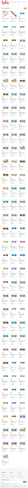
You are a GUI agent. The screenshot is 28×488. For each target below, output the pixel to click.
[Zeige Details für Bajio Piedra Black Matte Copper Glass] (5, 322)
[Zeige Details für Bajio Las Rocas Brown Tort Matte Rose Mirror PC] (22, 443)
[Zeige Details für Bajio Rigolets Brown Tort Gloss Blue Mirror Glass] (22, 362)
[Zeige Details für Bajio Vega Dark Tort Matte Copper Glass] (22, 80)
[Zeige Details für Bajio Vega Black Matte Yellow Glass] (22, 147)
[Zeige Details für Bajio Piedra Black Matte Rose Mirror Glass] (22, 295)
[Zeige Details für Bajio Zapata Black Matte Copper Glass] (5, 282)
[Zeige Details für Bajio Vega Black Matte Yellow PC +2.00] (22, 174)
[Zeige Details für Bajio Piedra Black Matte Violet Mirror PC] (14, 295)
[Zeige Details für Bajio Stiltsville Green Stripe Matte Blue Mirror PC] (5, 26)
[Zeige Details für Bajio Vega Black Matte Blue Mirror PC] (5, 134)
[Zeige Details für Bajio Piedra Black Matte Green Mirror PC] (22, 282)
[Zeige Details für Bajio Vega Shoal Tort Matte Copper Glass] (22, 215)
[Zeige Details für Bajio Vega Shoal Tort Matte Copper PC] (5, 228)
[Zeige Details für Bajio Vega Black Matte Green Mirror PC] (14, 134)
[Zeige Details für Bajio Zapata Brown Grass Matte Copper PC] (5, 255)
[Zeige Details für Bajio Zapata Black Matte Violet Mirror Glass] (14, 268)
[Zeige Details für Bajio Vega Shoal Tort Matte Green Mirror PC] (22, 201)
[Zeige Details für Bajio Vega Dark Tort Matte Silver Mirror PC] (14, 67)
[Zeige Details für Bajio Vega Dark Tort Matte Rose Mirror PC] (22, 67)
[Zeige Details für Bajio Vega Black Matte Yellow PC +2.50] (5, 188)
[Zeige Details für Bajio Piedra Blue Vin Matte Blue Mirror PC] (5, 335)
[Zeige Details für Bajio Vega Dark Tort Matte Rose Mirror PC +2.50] (5, 120)
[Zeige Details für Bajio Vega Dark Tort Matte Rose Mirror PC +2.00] (22, 107)
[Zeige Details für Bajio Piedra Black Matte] (14, 282)
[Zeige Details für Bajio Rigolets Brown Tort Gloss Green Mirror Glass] (14, 376)
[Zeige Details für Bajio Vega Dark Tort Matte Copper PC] (5, 94)
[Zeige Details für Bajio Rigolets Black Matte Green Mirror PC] (5, 403)
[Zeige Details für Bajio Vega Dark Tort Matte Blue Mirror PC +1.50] (14, 94)
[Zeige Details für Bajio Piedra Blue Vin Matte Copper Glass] (22, 349)
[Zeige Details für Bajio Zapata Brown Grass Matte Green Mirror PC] (5, 241)
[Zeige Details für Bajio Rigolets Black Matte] (14, 389)
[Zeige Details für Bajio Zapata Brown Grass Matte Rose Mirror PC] (22, 241)
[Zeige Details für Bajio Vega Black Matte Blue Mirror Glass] (22, 120)
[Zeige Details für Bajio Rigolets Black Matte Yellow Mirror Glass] (5, 416)
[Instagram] (14, 470)
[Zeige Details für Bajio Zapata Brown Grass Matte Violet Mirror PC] (14, 241)
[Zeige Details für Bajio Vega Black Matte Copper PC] (5, 174)
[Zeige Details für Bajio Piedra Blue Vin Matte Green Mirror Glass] (14, 335)
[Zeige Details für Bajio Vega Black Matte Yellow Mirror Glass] (5, 161)
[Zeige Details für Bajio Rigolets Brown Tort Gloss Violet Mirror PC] (5, 389)
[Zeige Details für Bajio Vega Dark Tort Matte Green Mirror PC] (5, 67)
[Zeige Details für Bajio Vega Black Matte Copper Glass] (22, 161)
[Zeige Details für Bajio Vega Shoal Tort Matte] (14, 188)
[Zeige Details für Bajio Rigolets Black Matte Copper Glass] (14, 416)
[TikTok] (16, 470)
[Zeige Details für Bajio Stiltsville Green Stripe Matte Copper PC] (14, 40)
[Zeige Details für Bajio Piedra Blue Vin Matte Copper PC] (5, 362)
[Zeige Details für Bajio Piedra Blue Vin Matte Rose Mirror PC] (14, 349)
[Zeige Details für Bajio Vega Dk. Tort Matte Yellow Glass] (5, 80)
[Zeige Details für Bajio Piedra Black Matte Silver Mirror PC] (5, 295)
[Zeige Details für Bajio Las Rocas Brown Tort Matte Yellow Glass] (5, 456)
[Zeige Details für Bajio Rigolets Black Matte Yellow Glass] (22, 403)
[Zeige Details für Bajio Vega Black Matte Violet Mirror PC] (5, 147)
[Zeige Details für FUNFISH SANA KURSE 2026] (5, 13)
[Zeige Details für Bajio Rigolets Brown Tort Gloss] (14, 362)
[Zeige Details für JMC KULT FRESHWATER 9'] (14, 13)
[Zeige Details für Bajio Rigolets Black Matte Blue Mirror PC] (22, 389)
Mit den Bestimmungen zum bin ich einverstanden (9, 484)
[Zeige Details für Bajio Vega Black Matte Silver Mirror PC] (22, 134)
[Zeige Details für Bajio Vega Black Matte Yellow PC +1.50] (14, 174)
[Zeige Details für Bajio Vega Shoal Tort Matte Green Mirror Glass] (14, 201)
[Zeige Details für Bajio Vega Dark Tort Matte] (22, 40)
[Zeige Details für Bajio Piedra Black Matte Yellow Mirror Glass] (22, 309)
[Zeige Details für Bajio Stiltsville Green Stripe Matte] (22, 13)
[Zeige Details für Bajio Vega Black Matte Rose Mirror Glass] (14, 147)
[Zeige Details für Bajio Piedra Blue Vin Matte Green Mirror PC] (22, 335)
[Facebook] (12, 470)
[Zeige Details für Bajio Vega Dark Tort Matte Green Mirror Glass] (22, 53)
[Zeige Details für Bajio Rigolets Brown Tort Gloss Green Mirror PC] (22, 376)
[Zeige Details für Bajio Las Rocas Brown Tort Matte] (22, 416)
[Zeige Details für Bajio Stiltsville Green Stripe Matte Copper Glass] (5, 40)
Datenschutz (10, 484)
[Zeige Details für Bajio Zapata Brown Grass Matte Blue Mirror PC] (22, 228)
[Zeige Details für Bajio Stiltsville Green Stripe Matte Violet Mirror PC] (22, 26)
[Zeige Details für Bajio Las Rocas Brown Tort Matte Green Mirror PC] (22, 429)
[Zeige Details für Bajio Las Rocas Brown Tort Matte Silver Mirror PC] (5, 443)
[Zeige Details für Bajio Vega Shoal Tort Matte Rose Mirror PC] (14, 215)
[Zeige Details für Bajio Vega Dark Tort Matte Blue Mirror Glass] (5, 53)
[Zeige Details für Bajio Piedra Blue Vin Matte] (14, 322)
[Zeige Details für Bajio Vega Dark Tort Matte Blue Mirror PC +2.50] (5, 107)
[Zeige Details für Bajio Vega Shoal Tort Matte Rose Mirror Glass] (5, 215)
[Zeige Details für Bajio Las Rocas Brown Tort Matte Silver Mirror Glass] (14, 429)
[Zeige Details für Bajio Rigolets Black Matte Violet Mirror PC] (14, 403)
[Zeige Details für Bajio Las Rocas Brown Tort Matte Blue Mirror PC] (5, 429)
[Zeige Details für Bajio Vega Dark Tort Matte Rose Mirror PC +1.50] (14, 107)
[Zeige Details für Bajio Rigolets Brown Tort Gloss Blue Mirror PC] (5, 376)
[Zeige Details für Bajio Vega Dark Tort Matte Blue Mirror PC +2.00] (22, 94)
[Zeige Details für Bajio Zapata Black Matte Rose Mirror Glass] (22, 268)
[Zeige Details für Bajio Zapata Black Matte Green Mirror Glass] (5, 268)
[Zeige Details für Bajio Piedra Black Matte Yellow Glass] (14, 309)
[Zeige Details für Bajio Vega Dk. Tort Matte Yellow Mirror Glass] (14, 80)
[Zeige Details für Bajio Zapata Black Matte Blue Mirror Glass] (22, 255)
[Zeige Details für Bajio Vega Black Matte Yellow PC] (14, 161)
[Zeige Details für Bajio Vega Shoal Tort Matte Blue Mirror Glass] (22, 188)
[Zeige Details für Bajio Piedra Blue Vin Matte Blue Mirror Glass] (22, 322)
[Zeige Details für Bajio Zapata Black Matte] (14, 255)
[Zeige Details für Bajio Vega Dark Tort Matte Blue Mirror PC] (14, 53)
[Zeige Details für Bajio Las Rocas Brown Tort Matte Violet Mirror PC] (14, 443)
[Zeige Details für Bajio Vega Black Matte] (14, 120)
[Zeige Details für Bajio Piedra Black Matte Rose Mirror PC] (5, 309)
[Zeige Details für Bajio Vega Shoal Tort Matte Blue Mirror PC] (5, 201)
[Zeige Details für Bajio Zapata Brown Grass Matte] (14, 228)
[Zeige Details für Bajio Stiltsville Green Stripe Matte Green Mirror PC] (14, 26)
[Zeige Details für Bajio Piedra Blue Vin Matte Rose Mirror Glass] (5, 349)
